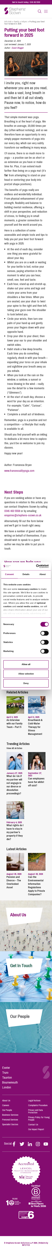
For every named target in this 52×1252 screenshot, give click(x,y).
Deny (26, 683)
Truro (5, 1072)
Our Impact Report (36, 1129)
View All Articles (14, 748)
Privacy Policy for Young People (39, 1118)
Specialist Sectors (10, 1124)
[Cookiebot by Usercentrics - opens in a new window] (37, 566)
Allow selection (26, 673)
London (6, 1087)
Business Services (10, 1114)
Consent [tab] (9, 574)
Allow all (26, 664)
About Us (6, 1100)
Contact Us (33, 1124)
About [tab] (42, 574)
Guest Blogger (18, 47)
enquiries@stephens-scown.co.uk (22, 515)
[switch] (44, 633)
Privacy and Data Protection (35, 1111)
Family (16, 21)
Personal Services (10, 1119)
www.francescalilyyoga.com (19, 471)
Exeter (6, 1067)
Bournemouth (10, 1082)
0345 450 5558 (35, 2)
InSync (24, 21)
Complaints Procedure (38, 1105)
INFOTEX (26, 1245)
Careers (5, 1105)
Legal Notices (34, 1100)
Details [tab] (26, 574)
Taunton (7, 1077)
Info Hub (8, 21)
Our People (7, 1110)
